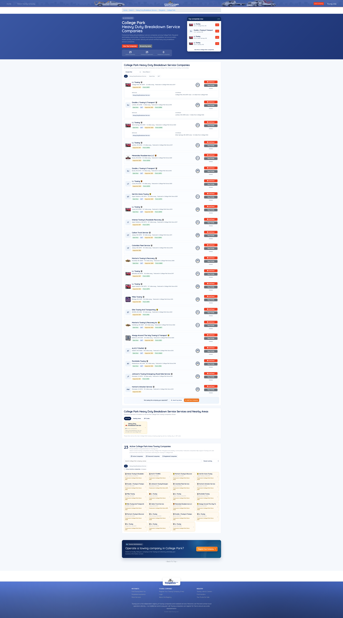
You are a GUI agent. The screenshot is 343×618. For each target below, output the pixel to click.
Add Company (318, 3)
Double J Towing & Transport (203, 30)
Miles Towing (137, 297)
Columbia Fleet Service (141, 245)
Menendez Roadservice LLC (143, 156)
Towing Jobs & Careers (204, 591)
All (125, 76)
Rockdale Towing (139, 361)
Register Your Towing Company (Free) (171, 591)
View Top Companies (130, 46)
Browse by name (145, 46)
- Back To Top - (171, 561)
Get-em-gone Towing (140, 194)
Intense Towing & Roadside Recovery (146, 220)
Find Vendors (201, 594)
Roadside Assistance (138, 594)
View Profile (210, 85)
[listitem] (130, 53)
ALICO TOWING (138, 348)
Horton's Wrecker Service (142, 387)
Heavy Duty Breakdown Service (137, 76)
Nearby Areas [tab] (137, 418)
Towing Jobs (331, 4)
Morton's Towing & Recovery (143, 258)
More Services (136, 597)
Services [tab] (127, 418)
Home (9, 4)
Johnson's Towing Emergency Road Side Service (151, 374)
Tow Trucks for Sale (203, 597)
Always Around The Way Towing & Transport (149, 335)
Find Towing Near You (139, 591)
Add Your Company (192, 400)
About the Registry (165, 597)
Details (211, 88)
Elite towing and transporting (144, 310)
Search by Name (177, 400)
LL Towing (197, 24)
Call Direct (211, 82)
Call (217, 25)
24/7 (159, 76)
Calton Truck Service (140, 233)
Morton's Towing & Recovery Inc (144, 323)
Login (161, 594)
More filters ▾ (146, 72)
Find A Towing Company (26, 4)
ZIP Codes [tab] (147, 418)
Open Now (152, 76)
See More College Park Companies (204, 49)
